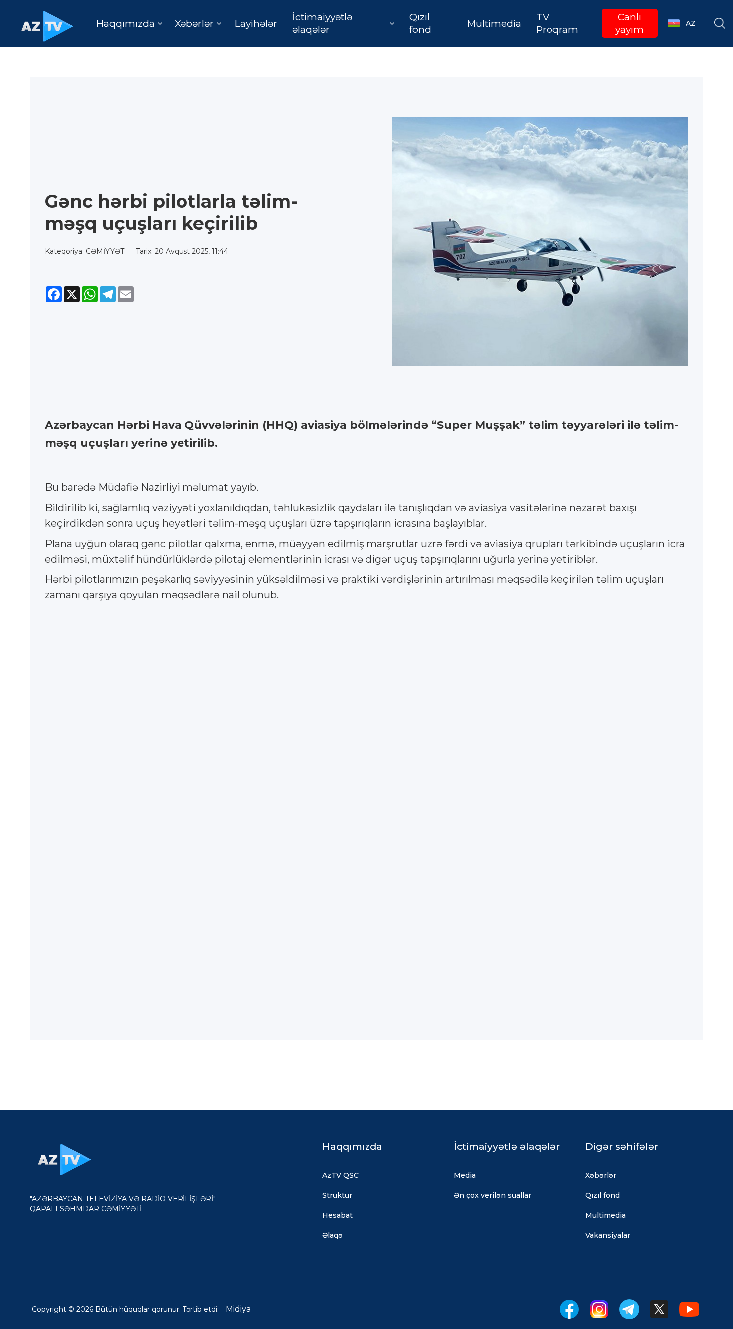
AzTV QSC (340, 1175)
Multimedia (494, 23)
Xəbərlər (600, 1175)
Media (465, 1175)
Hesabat (337, 1215)
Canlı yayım (629, 23)
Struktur (337, 1195)
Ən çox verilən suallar (492, 1195)
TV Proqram (557, 23)
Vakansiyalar (607, 1235)
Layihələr (256, 23)
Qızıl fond (420, 23)
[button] (129, 23)
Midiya (238, 1309)
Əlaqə (332, 1235)
